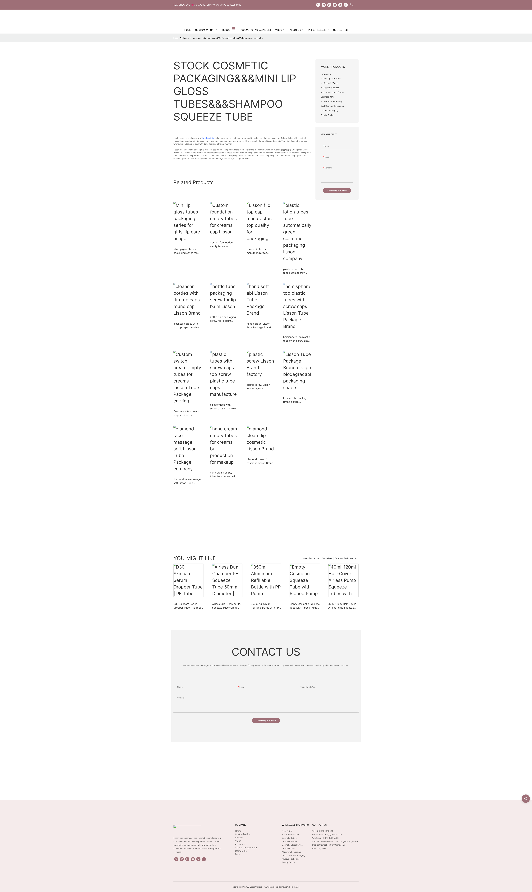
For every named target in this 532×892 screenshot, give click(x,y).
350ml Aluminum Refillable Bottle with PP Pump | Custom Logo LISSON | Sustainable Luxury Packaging (265, 606)
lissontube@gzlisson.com (330, 834)
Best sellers (327, 558)
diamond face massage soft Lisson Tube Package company (187, 481)
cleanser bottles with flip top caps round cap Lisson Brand (187, 325)
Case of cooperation (246, 847)
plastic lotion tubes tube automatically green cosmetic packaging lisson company (294, 271)
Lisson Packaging (181, 38)
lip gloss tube (208, 138)
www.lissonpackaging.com (276, 887)
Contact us (241, 850)
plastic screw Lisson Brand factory (258, 386)
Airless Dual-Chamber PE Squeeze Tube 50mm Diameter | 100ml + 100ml (227, 606)
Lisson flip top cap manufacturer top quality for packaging (259, 251)
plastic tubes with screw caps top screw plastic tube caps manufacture (223, 406)
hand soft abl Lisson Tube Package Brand (259, 325)
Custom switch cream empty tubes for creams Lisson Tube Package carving (186, 413)
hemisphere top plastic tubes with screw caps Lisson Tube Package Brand (296, 339)
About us (240, 844)
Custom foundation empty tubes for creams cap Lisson (221, 244)
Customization (242, 834)
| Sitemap (295, 887)
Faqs (237, 854)
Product (239, 837)
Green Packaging (311, 558)
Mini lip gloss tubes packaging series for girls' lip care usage (185, 251)
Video (238, 840)
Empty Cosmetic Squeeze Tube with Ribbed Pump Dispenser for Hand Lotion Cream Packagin (305, 606)
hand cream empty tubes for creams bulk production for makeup (223, 474)
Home (238, 831)
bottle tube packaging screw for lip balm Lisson (223, 319)
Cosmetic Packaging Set (346, 558)
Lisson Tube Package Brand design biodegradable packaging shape (295, 400)
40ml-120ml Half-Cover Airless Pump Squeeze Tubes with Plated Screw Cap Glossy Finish (342, 606)
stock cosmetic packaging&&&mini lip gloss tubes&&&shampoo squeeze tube (228, 38)
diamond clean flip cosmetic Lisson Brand (260, 461)
